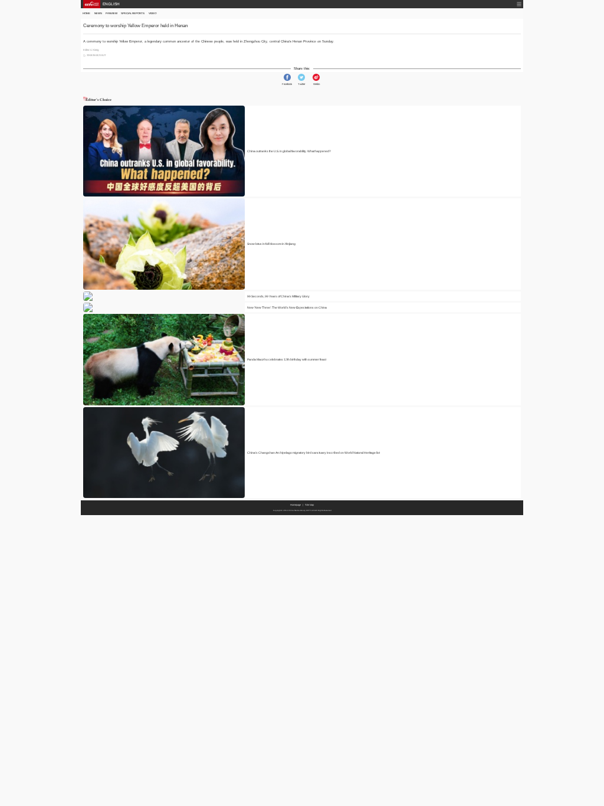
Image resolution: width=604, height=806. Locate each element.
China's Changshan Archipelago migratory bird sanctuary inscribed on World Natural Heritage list (313, 452)
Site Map (309, 504)
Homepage (295, 504)
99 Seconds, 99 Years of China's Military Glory (278, 296)
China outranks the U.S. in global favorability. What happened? (289, 151)
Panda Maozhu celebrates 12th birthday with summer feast (286, 359)
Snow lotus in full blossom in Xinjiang (271, 243)
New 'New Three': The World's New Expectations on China (287, 307)
